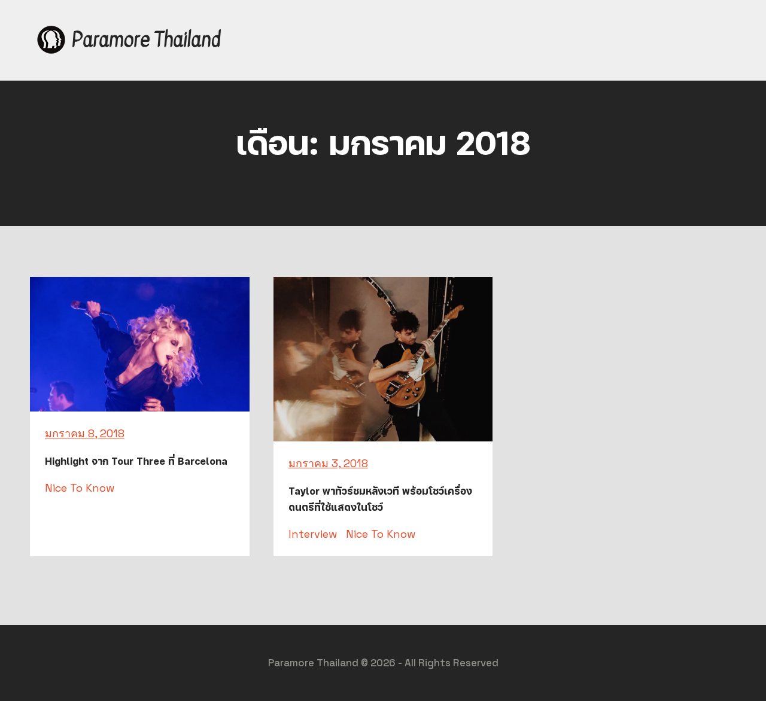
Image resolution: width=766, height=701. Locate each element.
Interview (312, 534)
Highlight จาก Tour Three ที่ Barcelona (136, 461)
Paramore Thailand (146, 40)
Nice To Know (79, 488)
